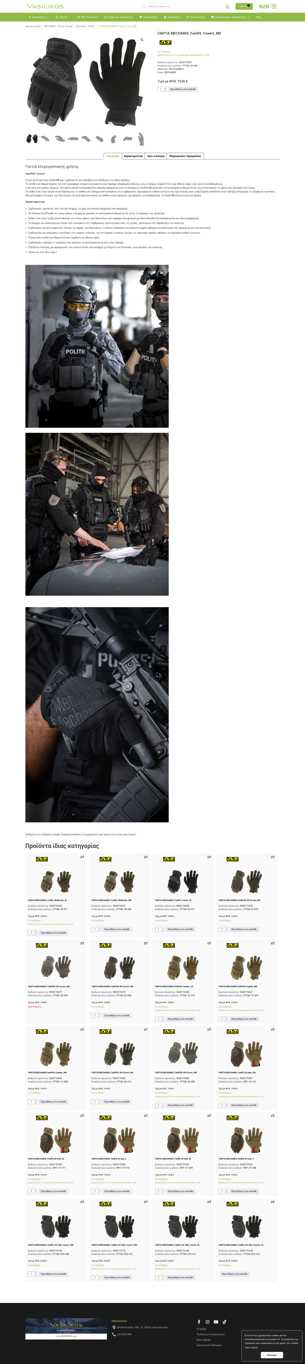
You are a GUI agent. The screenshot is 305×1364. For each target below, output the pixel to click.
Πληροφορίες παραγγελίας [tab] (185, 156)
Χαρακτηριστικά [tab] (133, 156)
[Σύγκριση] (82, 857)
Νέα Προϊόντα (89, 17)
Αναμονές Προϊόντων (120, 17)
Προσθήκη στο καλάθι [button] (183, 89)
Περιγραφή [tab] (112, 156)
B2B (265, 6)
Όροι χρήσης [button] (251, 1347)
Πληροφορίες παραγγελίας (230, 17)
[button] (142, 40)
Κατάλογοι (174, 17)
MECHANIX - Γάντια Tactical (58, 26)
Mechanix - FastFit (85, 26)
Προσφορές (150, 17)
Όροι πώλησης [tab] (156, 156)
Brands (63, 17)
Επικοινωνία (197, 17)
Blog (258, 17)
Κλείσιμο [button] (272, 1355)
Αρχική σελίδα (33, 26)
